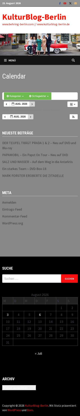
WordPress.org (12, 223)
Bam (30, 410)
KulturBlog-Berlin (34, 17)
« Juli (38, 353)
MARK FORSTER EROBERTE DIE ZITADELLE (33, 175)
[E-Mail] (75, 3)
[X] (70, 3)
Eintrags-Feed (12, 209)
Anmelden (9, 202)
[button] (73, 116)
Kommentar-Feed (14, 216)
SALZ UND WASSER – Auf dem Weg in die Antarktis (37, 162)
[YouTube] (65, 3)
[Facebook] (60, 3)
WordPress (14, 410)
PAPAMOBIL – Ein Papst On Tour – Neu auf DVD (35, 155)
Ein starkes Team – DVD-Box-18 (24, 169)
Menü (12, 60)
